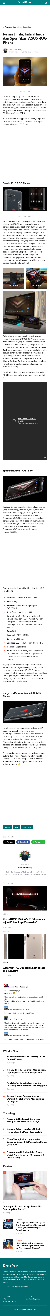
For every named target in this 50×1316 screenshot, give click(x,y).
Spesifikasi (27, 27)
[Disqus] (25, 1012)
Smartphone (17, 27)
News (6, 914)
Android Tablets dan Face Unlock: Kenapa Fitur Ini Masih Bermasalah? (24, 1130)
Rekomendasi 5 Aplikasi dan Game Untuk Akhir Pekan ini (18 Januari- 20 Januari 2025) (25, 1155)
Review (5, 1203)
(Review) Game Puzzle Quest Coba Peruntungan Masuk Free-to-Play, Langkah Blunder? (30, 1245)
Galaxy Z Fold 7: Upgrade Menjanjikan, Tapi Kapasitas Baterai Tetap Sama (26, 1071)
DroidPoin (24, 2)
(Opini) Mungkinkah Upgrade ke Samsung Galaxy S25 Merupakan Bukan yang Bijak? (27, 1142)
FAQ (4, 1299)
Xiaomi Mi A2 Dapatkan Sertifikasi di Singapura (24, 969)
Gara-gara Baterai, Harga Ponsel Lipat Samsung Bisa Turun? (23, 1208)
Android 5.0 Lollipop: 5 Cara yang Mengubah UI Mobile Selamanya (23, 1120)
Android (7, 827)
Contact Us (7, 1296)
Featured (8, 27)
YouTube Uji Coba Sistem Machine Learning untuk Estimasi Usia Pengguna (27, 1084)
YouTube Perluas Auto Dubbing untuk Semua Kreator (26, 1058)
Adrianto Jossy (16, 49)
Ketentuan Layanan (32, 1299)
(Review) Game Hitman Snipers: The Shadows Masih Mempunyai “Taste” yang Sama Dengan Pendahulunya (30, 1226)
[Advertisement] (25, 14)
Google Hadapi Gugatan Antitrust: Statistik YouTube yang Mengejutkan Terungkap (26, 1099)
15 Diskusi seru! (26, 52)
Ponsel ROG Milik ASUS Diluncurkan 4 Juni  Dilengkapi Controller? (24, 920)
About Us (28, 1296)
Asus (16, 827)
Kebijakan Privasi (9, 1301)
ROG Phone (27, 827)
